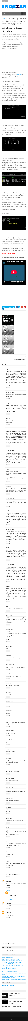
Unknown (8, 881)
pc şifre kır (8, 21)
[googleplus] (5, 950)
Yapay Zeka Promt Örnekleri (9, 968)
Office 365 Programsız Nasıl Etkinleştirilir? (12, 1006)
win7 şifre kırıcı (5, 39)
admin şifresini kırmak (8, 20)
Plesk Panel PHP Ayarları (8, 964)
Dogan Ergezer (10, 392)
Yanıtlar (8, 890)
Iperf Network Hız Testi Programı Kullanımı (8, 338)
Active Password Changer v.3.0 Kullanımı (17, 18)
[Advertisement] (13, 60)
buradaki (19, 74)
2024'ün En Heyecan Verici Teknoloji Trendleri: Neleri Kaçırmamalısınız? (13, 966)
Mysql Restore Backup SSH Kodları (10, 959)
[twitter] (8, 950)
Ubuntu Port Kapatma (7, 957)
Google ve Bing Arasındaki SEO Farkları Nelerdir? (14, 979)
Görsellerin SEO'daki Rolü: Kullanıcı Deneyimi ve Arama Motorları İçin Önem (13, 976)
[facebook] (3, 950)
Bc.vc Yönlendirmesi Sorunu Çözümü (8, 349)
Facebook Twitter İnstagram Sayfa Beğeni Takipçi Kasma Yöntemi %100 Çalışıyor (8, 326)
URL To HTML (5, 987)
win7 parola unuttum (17, 21)
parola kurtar (5, 38)
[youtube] (13, 950)
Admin (11, 893)
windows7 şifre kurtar (13, 23)
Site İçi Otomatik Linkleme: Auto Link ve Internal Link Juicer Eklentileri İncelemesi (14, 970)
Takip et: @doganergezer (8, 307)
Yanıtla (8, 387)
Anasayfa (4, 18)
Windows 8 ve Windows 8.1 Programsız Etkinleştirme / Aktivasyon (15, 1001)
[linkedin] (10, 950)
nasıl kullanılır (18, 20)
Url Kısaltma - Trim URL (8, 985)
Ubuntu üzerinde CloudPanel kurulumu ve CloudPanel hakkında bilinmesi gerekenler (12, 961)
